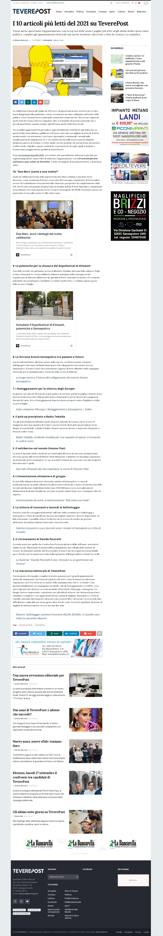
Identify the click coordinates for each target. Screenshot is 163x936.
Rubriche (141, 11)
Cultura (121, 11)
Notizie (51, 915)
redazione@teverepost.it (55, 3)
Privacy (40, 3)
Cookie (146, 932)
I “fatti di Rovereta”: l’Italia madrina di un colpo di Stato (136, 98)
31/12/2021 (37, 40)
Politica (80, 11)
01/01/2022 (34, 750)
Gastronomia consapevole (54, 910)
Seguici (134, 880)
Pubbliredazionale (73, 902)
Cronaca (103, 11)
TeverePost (40, 625)
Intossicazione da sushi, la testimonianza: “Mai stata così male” (52, 500)
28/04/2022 (34, 684)
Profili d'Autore (72, 898)
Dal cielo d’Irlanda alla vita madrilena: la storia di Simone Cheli (52, 469)
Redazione (25, 3)
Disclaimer (129, 932)
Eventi (131, 11)
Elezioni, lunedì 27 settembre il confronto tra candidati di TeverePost (35, 777)
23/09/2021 (34, 786)
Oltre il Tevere (71, 891)
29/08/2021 (29, 816)
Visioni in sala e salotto (72, 916)
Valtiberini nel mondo (71, 910)
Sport (112, 11)
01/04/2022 (34, 718)
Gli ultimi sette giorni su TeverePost (39, 812)
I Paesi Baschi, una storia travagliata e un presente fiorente (136, 85)
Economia (91, 11)
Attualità (69, 11)
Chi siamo (16, 3)
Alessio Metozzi (21, 40)
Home (59, 11)
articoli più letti (25, 625)
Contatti (33, 3)
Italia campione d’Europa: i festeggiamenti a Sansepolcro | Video (53, 409)
